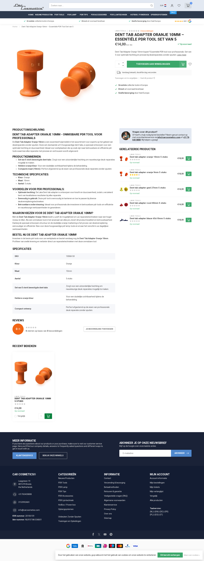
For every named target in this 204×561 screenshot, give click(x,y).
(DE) (161, 511)
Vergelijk (21, 416)
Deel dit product (146, 78)
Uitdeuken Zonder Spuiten (69, 517)
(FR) (166, 511)
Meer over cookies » (192, 555)
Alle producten (156, 500)
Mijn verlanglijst (156, 491)
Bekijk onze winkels (53, 455)
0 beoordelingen (146, 31)
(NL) (151, 511)
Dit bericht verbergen (170, 555)
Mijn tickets (155, 487)
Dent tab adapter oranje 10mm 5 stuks (33, 399)
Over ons (108, 514)
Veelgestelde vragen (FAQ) (116, 496)
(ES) (156, 515)
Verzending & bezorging (114, 483)
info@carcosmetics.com (168, 137)
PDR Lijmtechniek (118, 15)
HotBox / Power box (139, 15)
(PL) (151, 515)
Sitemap (108, 518)
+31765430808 (25, 494)
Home (30, 15)
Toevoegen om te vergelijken (126, 78)
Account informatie (158, 478)
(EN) (156, 511)
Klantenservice (24, 455)
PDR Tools (59, 15)
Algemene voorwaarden (114, 500)
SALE (173, 12)
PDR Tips (84, 15)
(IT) (161, 515)
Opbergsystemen (159, 15)
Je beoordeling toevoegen (99, 329)
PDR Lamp (71, 15)
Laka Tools (120, 31)
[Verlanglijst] (179, 5)
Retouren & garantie (113, 491)
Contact (107, 478)
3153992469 (23, 502)
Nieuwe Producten (44, 15)
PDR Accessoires (99, 15)
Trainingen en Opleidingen (69, 521)
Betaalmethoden (111, 487)
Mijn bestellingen (157, 483)
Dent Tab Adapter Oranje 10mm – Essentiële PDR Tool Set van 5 (47, 27)
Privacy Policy (110, 509)
